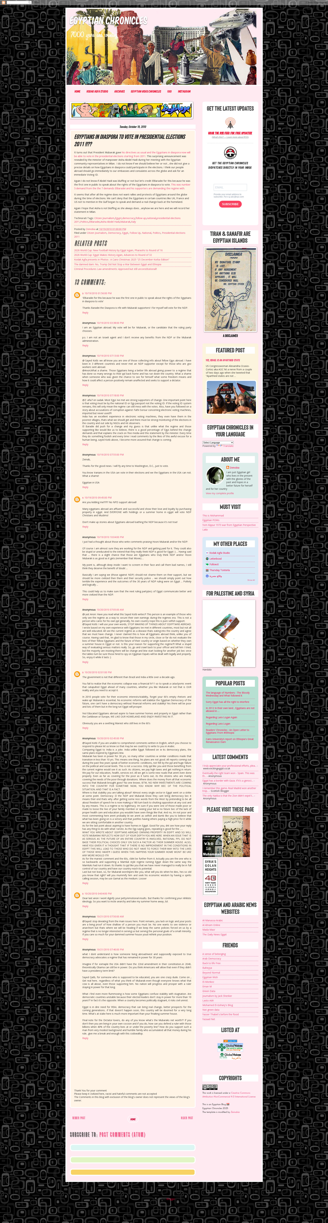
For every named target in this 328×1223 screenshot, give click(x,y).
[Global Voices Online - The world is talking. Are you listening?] (230, 1050)
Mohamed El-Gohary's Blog (217, 1005)
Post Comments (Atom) (122, 1135)
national (151, 218)
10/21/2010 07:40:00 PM (110, 949)
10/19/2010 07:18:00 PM (110, 395)
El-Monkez (208, 981)
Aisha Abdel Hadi (110, 221)
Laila (205, 529)
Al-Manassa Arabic (212, 920)
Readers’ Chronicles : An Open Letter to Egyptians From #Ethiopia (227, 731)
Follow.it (214, 564)
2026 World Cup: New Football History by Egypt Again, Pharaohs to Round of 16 (118, 250)
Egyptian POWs (210, 520)
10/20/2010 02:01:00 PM (98, 672)
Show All (251, 580)
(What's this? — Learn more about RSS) (230, 137)
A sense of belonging (214, 954)
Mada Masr (208, 929)
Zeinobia (234, 467)
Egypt (118, 218)
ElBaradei (94, 221)
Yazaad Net (208, 1019)
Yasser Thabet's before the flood (220, 1014)
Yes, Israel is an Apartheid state (223, 360)
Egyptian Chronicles (109, 20)
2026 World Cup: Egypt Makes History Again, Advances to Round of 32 (113, 255)
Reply (85, 312)
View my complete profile (220, 493)
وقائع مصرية (215, 576)
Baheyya (207, 967)
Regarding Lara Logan (218, 723)
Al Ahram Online (211, 925)
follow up (141, 218)
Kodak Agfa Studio (97, 91)
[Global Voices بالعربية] (230, 1059)
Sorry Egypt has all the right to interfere (227, 701)
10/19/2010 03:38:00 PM (110, 322)
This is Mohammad (213, 515)
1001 (169, 91)
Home (77, 91)
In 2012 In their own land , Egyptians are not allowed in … (230, 709)
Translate (228, 445)
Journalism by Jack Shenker (217, 995)
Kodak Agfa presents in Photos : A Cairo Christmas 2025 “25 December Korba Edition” (121, 259)
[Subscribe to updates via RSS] (230, 123)
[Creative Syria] (210, 894)
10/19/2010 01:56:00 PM (98, 293)
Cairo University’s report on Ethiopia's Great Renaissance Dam (230, 740)
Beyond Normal (211, 972)
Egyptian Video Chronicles (146, 91)
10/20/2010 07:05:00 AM (110, 609)
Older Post (187, 1117)
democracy (128, 218)
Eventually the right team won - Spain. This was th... (228, 774)
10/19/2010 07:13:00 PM (110, 355)
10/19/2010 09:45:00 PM (98, 497)
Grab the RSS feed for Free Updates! (230, 133)
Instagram (184, 91)
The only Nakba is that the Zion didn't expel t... (228, 795)
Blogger (170, 1199)
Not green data (210, 1009)
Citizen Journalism (104, 218)
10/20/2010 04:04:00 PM (98, 893)
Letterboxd (215, 558)
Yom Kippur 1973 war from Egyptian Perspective (229, 525)
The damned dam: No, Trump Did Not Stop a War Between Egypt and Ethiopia (117, 264)
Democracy (114, 232)
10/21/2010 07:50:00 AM (110, 916)
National (146, 232)
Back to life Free (211, 963)
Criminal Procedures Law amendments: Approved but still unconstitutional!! (115, 269)
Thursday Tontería (219, 570)
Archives (119, 91)
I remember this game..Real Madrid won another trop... (229, 789)
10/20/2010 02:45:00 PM (110, 738)
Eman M (207, 986)
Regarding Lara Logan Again (221, 717)
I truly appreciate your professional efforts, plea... (229, 765)
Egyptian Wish (210, 977)
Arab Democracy (211, 958)
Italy (133, 221)
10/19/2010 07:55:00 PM (110, 454)
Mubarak (125, 221)
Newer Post (78, 1117)
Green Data (208, 991)
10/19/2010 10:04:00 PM (110, 537)
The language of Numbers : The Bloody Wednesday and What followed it (228, 694)
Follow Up (135, 232)
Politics (84, 221)
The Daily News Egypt (214, 934)
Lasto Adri (208, 1000)
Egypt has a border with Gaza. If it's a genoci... (227, 780)
